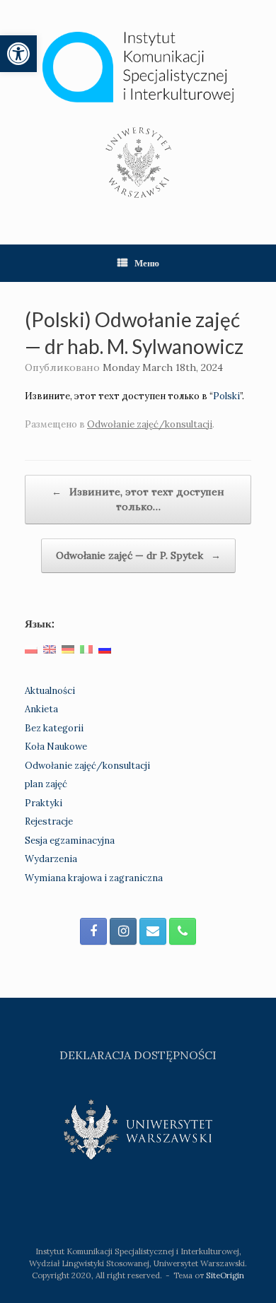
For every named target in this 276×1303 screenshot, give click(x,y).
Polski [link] (226, 396)
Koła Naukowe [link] (56, 747)
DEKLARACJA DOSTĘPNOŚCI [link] (138, 1055)
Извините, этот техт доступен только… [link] (138, 499)
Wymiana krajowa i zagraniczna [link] (94, 878)
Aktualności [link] (50, 691)
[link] (18, 53)
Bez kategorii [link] (54, 728)
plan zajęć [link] (46, 784)
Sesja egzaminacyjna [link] (70, 841)
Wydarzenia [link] (51, 859)
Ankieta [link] (41, 709)
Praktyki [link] (43, 803)
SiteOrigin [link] (225, 1275)
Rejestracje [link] (49, 821)
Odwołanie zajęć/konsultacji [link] (149, 424)
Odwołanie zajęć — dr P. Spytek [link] (138, 555)
